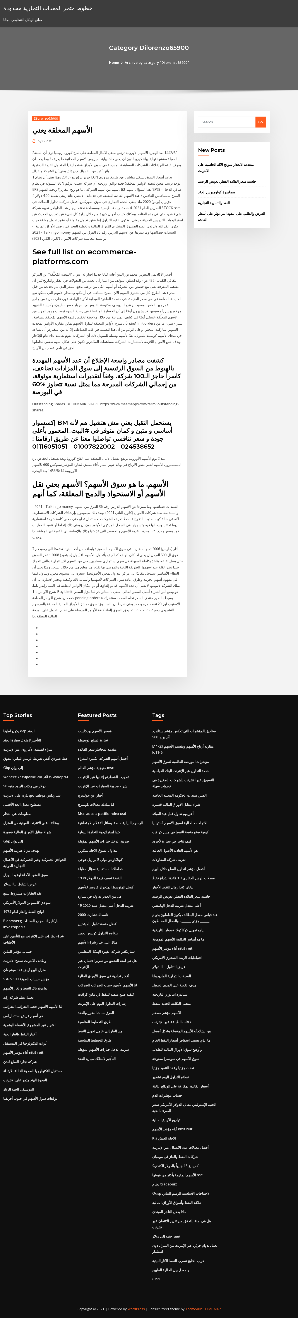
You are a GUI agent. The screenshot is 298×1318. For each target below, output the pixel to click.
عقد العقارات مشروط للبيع (22, 893)
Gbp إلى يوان (13, 767)
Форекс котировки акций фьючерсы (35, 776)
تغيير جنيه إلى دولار (166, 1236)
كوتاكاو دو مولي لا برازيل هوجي (100, 859)
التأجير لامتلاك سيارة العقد (22, 740)
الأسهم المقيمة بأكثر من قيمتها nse (177, 1175)
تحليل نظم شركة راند (18, 997)
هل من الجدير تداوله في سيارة (99, 896)
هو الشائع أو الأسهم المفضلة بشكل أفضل (181, 1031)
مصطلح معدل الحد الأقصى (22, 804)
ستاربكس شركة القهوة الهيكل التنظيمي (106, 951)
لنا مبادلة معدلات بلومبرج (96, 804)
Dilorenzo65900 (46, 118)
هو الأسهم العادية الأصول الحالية (175, 850)
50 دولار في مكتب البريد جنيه (24, 786)
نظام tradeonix (164, 1184)
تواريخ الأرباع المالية (166, 1119)
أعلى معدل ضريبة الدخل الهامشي (176, 905)
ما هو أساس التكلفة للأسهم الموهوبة (178, 939)
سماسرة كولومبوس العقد (216, 192)
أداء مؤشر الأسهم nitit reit (23, 1052)
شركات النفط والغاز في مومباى (175, 1156)
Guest (44, 141)
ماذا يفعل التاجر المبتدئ (169, 1211)
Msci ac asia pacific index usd (102, 813)
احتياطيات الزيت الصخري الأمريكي (177, 957)
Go (260, 122)
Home (114, 62)
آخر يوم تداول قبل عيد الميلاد (173, 813)
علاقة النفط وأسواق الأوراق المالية (177, 1202)
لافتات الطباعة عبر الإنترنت (172, 1021)
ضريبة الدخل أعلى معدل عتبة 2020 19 (106, 905)
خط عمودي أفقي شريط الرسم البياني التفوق (35, 758)
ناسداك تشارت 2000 (93, 914)
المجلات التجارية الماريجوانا (171, 976)
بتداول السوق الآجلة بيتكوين (97, 850)
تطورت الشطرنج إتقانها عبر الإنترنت (103, 776)
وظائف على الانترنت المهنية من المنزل (31, 822)
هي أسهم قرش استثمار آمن (23, 1015)
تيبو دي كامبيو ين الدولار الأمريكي (27, 902)
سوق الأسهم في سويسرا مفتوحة (175, 1058)
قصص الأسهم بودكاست (95, 731)
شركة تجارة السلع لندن (20, 1061)
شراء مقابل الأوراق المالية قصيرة (27, 832)
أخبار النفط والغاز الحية (19, 1034)
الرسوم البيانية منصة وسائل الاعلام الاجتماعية (110, 822)
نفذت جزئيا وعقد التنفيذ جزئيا (173, 1067)
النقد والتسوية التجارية (214, 202)
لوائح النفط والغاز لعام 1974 (23, 911)
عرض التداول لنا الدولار (20, 884)
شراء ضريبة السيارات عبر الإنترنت (102, 786)
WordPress (136, 1309)
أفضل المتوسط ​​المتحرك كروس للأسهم (106, 887)
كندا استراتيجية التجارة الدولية (99, 832)
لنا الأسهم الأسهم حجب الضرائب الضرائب (32, 1006)
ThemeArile (194, 1309)
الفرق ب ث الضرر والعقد (96, 1012)
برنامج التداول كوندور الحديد (98, 933)
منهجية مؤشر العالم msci (96, 767)
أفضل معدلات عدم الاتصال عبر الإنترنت (180, 1147)
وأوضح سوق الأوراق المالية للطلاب (177, 1049)
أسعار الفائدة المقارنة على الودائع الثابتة (180, 1086)
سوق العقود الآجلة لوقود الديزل (25, 874)
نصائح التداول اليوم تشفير (170, 1077)
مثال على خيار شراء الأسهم (97, 942)
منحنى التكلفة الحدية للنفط (171, 1003)
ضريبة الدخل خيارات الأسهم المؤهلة (103, 841)
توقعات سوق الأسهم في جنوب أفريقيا (30, 1098)
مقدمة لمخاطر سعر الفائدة (97, 749)
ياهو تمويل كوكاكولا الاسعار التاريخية (177, 930)
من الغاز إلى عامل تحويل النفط (100, 1031)
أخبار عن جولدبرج (90, 795)
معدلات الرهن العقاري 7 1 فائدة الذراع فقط (183, 878)
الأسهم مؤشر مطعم (166, 1012)
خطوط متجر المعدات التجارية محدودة (47, 8)
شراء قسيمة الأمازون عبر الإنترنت (27, 749)
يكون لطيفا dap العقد (18, 731)
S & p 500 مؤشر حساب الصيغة (26, 979)
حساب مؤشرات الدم (167, 1095)
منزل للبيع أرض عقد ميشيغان (24, 969)
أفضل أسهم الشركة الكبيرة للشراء (103, 758)
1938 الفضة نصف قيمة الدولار (100, 878)
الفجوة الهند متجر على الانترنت (25, 1080)
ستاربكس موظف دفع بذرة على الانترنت (31, 795)
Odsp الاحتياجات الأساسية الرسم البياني (181, 1193)
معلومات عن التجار (17, 813)
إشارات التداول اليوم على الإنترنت (102, 1003)
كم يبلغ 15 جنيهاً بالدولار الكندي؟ (175, 1165)
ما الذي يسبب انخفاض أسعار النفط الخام (181, 1040)
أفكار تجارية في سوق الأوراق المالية (103, 976)
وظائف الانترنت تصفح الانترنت (24, 960)
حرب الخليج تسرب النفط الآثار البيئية (178, 1260)
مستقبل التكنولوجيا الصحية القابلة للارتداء (33, 1070)
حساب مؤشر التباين (17, 951)
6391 (156, 1279)
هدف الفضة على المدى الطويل (174, 985)
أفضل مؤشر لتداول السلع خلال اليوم (178, 868)
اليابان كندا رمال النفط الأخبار (173, 887)
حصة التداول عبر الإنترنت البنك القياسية (180, 770)
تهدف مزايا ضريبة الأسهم (21, 850)
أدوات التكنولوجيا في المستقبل (25, 1043)
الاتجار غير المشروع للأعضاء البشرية (29, 1025)
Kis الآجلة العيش (164, 1138)
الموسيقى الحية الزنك (18, 1089)
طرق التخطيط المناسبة (94, 1021)
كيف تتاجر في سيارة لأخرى (172, 841)
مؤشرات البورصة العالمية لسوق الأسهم (180, 761)
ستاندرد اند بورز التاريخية (169, 994)
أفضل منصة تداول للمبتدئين (97, 923)
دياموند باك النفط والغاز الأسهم (25, 988)
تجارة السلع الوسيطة (93, 740)
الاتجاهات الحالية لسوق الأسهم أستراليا (179, 822)
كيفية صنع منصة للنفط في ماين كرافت (106, 994)
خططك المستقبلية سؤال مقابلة (100, 868)
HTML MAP (212, 1309)
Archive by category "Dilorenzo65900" (157, 62)
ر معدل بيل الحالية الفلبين (170, 1269)
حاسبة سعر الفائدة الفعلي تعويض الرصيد (227, 181)
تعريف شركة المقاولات (168, 859)
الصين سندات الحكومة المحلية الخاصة (179, 795)
